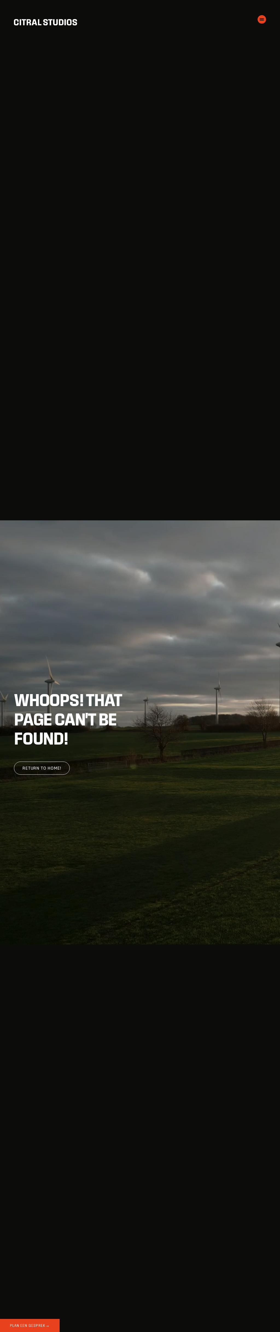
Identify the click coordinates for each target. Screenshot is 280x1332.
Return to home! (41, 768)
